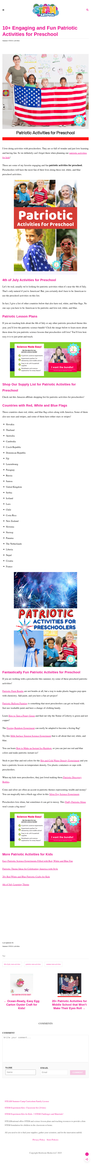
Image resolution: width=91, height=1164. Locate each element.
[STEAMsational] (45, 10)
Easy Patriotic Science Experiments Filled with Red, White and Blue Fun (37, 861)
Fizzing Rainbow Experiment (21, 728)
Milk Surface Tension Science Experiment (30, 735)
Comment (8, 1032)
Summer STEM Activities (11, 40)
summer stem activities (53, 964)
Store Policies (52, 1139)
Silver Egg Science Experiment (64, 794)
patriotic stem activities (33, 964)
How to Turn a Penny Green (22, 715)
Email (44, 1067)
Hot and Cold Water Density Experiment (59, 760)
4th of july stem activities (12, 964)
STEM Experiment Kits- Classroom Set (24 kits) (25, 1107)
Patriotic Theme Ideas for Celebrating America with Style (30, 868)
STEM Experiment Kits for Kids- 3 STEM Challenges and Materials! (34, 1114)
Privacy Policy (40, 1139)
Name (8, 1067)
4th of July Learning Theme (15, 884)
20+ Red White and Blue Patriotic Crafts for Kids (26, 876)
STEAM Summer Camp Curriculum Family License (27, 1101)
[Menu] (3, 10)
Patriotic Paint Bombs (13, 691)
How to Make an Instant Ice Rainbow (34, 748)
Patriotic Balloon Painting (14, 703)
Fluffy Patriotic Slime (75, 802)
